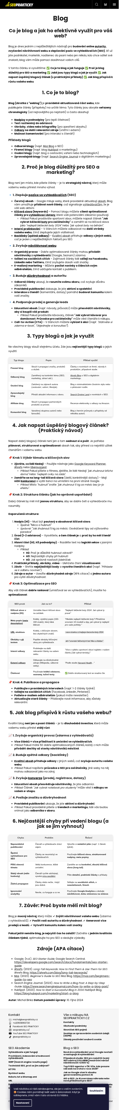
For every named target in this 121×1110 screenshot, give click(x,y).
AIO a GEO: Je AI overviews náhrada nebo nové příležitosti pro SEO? (86, 1079)
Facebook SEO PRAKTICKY (26, 1026)
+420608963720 (21, 1022)
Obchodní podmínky (75, 1026)
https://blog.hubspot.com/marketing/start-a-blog (46, 993)
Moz (16, 976)
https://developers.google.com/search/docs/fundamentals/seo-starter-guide (61, 964)
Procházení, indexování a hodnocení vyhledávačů (29, 1057)
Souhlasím (96, 1090)
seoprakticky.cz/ (21, 1029)
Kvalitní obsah (61, 236)
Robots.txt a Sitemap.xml (22, 1077)
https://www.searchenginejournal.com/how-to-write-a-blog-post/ (66, 986)
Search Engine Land (79, 394)
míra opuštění (48, 876)
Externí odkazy (18, 663)
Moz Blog (48, 146)
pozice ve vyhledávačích (47, 195)
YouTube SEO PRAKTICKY (25, 1033)
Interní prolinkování (27, 229)
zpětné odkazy (38, 236)
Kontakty (68, 1022)
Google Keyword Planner (90, 464)
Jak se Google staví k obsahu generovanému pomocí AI (79, 1073)
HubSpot (53, 149)
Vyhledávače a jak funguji (23, 1052)
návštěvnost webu (42, 246)
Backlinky (20, 236)
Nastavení (22, 1103)
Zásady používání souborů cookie (82, 1039)
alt (22, 639)
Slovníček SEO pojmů (75, 1030)
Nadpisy (19, 120)
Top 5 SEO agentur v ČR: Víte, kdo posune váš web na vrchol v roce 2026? (86, 1067)
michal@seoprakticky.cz (25, 1019)
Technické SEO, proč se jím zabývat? (28, 1066)
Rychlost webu (16, 1073)
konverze (35, 778)
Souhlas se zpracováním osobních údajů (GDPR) (86, 1034)
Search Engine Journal (64, 156)
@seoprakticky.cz (22, 1036)
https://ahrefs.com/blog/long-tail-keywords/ (59, 972)
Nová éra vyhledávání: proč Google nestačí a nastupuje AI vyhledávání (87, 1053)
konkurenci (28, 481)
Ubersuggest (38, 467)
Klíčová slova (23, 211)
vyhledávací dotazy (42, 215)
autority (100, 46)
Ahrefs (18, 467)
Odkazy (19, 130)
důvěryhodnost (38, 276)
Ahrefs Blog (75, 375)
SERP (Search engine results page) (27, 1062)
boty (44, 222)
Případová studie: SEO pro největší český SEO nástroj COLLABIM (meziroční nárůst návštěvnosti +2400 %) (86, 1060)
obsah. (102, 201)
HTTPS (11, 1069)
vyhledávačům (92, 204)
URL (13, 632)
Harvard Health (85, 663)
